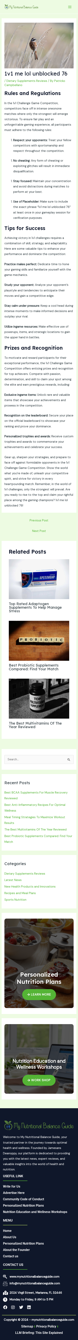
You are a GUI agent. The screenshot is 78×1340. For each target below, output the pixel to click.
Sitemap (27, 1326)
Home (7, 1231)
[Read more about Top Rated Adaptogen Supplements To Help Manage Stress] (39, 579)
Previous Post (39, 520)
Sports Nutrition (15, 900)
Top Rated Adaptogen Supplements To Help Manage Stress (35, 607)
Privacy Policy (46, 1326)
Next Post (39, 531)
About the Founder (16, 1250)
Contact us (10, 1256)
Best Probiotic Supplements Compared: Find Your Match (34, 667)
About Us (9, 1237)
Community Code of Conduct (23, 1199)
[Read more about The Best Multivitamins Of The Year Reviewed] (39, 699)
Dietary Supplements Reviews (26, 81)
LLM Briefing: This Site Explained (39, 1333)
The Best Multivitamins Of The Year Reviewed (35, 725)
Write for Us (11, 1186)
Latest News (13, 880)
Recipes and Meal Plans (20, 893)
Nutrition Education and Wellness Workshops (35, 1212)
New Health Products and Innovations (30, 887)
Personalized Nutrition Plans (23, 1205)
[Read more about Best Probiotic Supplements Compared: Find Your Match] (39, 640)
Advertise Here (14, 1193)
